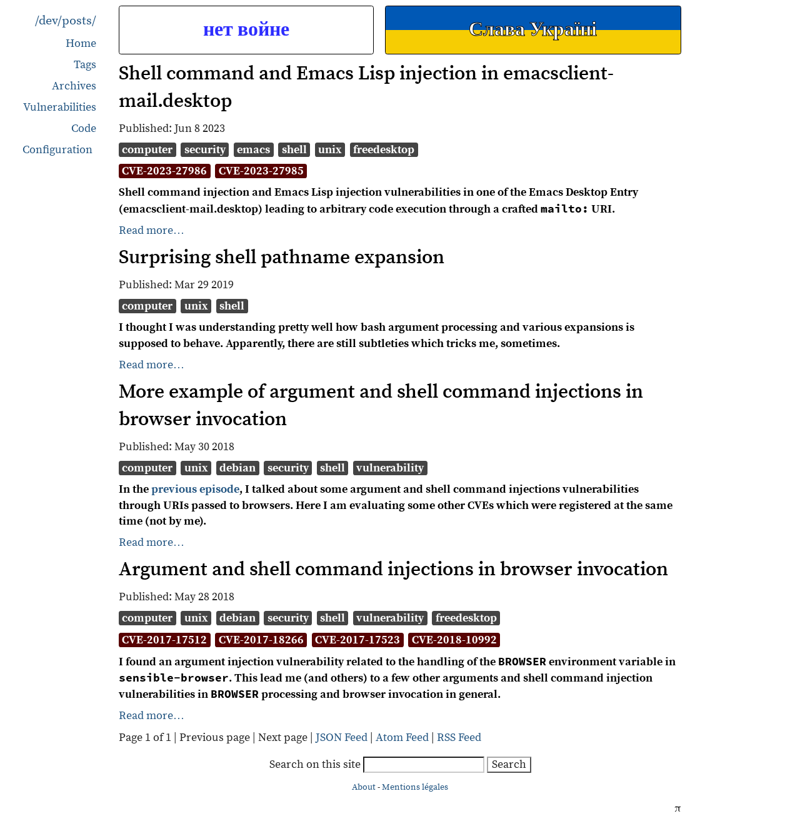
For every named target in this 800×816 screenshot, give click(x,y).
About (364, 787)
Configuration (57, 150)
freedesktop (383, 150)
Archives (74, 86)
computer (147, 150)
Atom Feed (402, 737)
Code (83, 128)
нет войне (246, 30)
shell (294, 150)
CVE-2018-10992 (454, 640)
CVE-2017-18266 (261, 640)
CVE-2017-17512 (164, 640)
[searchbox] (423, 765)
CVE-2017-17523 (357, 640)
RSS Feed (459, 737)
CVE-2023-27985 (261, 171)
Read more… (151, 230)
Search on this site (316, 764)
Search (509, 764)
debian (237, 468)
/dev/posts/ (65, 21)
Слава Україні (533, 30)
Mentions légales (415, 787)
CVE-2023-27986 (164, 171)
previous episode (195, 489)
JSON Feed (342, 737)
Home (81, 43)
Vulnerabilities (59, 107)
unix (330, 150)
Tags (85, 65)
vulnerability (390, 468)
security (205, 150)
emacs (253, 150)
